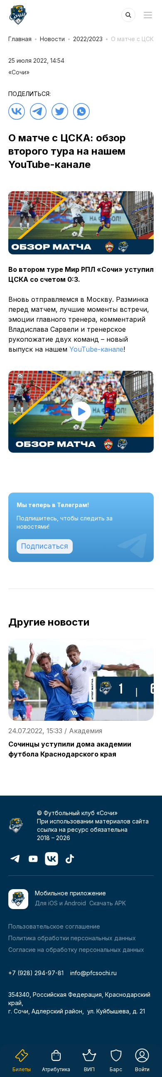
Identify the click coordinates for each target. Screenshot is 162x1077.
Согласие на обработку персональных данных (76, 949)
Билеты (21, 1069)
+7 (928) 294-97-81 (36, 972)
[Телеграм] (38, 111)
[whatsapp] (81, 111)
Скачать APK (107, 903)
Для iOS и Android (60, 903)
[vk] (16, 111)
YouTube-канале (96, 349)
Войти (142, 1069)
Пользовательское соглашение (54, 926)
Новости (52, 38)
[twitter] (60, 111)
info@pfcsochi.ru (93, 972)
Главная (20, 38)
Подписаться (44, 546)
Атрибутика (56, 1069)
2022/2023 (88, 38)
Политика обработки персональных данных (72, 937)
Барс (116, 1069)
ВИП (89, 1069)
